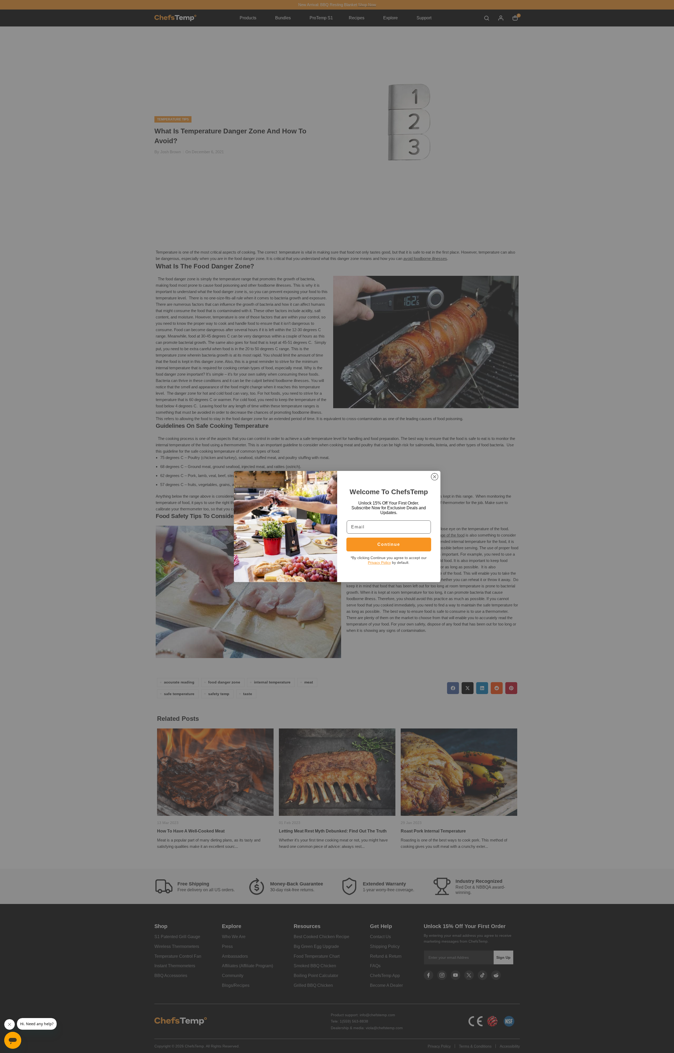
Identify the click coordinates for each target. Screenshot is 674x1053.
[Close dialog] (434, 477)
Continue (388, 544)
